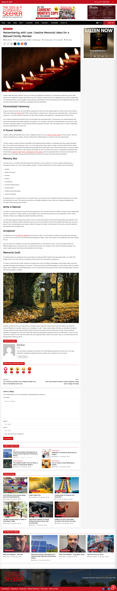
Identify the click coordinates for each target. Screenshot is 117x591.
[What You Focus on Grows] (100, 544)
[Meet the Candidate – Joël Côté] (16, 544)
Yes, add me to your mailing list (14, 434)
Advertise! (44, 23)
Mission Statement (33, 589)
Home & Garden (55, 450)
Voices (15, 23)
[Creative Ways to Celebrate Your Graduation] (67, 485)
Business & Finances (18, 461)
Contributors (6, 589)
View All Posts (22, 357)
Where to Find (53, 589)
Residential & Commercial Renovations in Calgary (46, 453)
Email (5, 427)
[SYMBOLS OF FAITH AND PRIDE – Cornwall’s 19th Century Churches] (67, 509)
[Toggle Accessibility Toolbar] (113, 587)
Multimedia (54, 23)
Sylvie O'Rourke (33, 497)
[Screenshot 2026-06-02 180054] (101, 12)
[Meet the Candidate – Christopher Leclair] (72, 544)
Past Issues (44, 589)
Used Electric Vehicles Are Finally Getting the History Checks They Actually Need (39, 521)
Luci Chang (6, 499)
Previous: (19, 381)
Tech (14, 450)
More (20, 23)
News (9, 23)
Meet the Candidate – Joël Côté (13, 554)
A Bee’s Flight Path (35, 495)
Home (3, 23)
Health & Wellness (93, 550)
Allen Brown (8, 40)
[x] (106, 589)
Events (37, 23)
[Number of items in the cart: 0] (112, 1)
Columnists (29, 23)
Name (5, 421)
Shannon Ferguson (93, 556)
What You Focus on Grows (95, 554)
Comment (6, 397)
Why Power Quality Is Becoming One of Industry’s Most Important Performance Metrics (7, 453)
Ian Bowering (59, 523)
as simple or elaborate (22, 235)
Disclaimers (14, 589)
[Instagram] (109, 589)
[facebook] (103, 589)
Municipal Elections (9, 550)
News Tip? (111, 23)
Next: (62, 381)
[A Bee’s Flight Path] (41, 485)
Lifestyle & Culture (8, 28)
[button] (97, 23)
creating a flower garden (53, 135)
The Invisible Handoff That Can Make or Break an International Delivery (7, 463)
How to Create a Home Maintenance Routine (46, 463)
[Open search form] (101, 23)
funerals (19, 113)
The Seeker (7, 556)
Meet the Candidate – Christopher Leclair (72, 554)
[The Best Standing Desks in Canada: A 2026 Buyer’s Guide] (15, 509)
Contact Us (63, 23)
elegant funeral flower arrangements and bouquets (27, 152)
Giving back (23, 589)
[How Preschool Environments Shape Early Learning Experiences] (15, 485)
